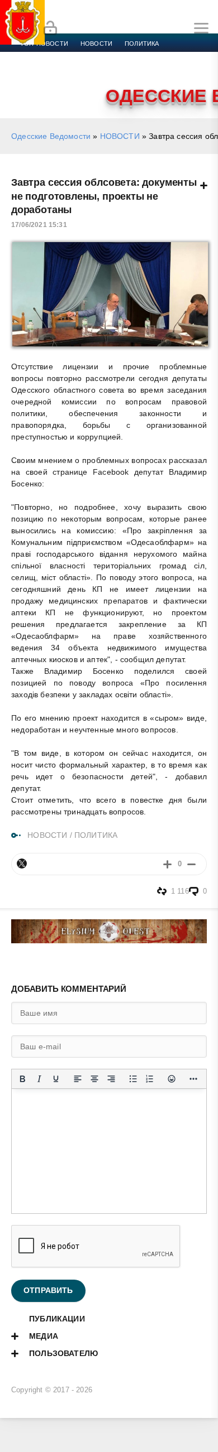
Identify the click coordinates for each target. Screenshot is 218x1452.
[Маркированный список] (133, 1078)
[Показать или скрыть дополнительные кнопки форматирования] (193, 1078)
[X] (22, 863)
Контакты (68, 83)
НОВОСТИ (120, 136)
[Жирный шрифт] (22, 1078)
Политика (142, 43)
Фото (29, 83)
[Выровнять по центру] (94, 1078)
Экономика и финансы (60, 57)
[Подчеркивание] (56, 1078)
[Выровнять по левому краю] (77, 1078)
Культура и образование (63, 70)
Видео (181, 70)
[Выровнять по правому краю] (111, 1078)
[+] (167, 863)
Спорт (124, 57)
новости (96, 43)
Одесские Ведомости (51, 136)
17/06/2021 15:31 (39, 225)
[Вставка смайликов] (171, 1078)
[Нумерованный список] (149, 1078)
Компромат (138, 70)
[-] (191, 863)
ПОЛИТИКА (95, 835)
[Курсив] (39, 1078)
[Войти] (50, 28)
